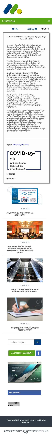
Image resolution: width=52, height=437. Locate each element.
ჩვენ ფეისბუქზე (14, 393)
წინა (16, 29)
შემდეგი (31, 29)
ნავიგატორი (8, 21)
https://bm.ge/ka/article (21, 145)
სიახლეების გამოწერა (22, 353)
